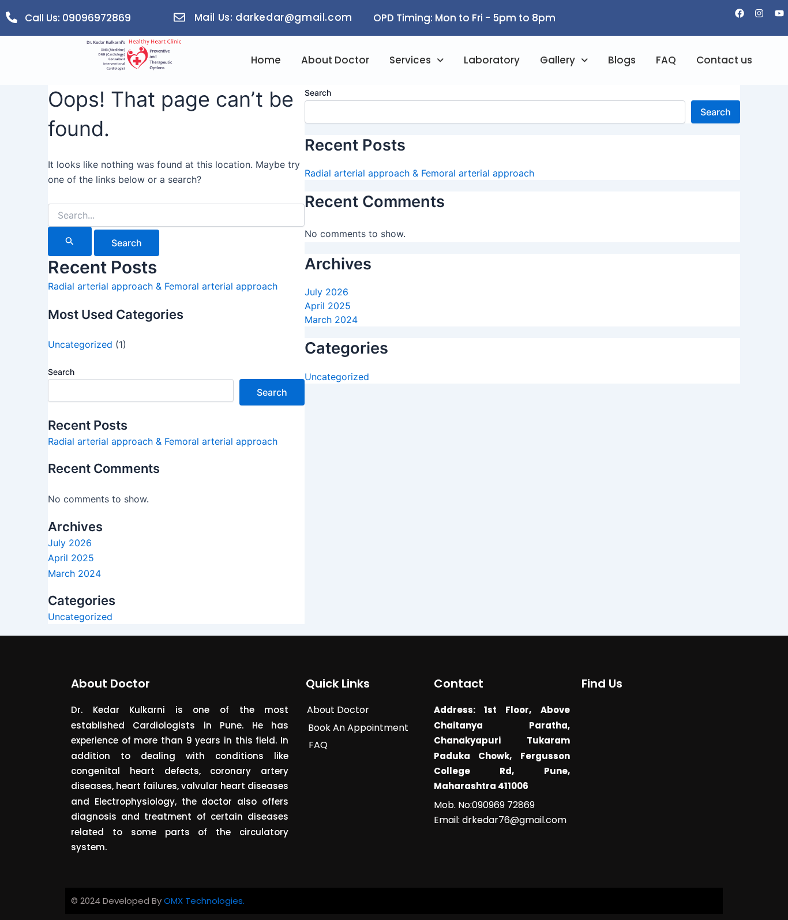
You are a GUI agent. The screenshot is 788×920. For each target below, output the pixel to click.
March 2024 (74, 573)
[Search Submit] (70, 241)
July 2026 (70, 543)
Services (410, 60)
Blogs (622, 60)
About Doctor (335, 60)
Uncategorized (80, 344)
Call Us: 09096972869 (78, 18)
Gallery (557, 60)
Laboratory (492, 60)
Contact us (724, 60)
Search (61, 372)
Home (266, 60)
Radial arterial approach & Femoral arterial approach (162, 286)
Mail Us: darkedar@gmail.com (273, 17)
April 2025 (71, 558)
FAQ (666, 60)
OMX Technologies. (204, 901)
